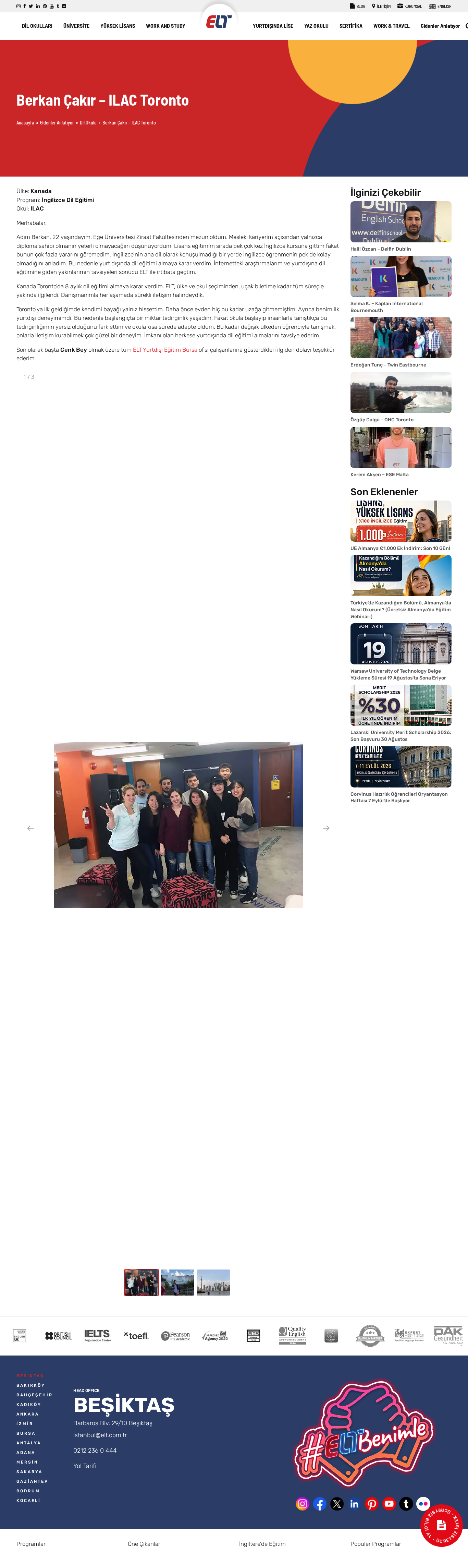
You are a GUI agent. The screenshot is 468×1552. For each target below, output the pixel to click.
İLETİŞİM (383, 6)
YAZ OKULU (316, 25)
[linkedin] (38, 6)
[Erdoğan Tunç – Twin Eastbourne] (401, 337)
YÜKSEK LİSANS (117, 25)
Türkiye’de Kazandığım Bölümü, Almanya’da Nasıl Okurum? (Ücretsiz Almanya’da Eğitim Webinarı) (400, 609)
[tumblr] (58, 6)
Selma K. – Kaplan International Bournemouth (386, 307)
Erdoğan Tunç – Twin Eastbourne (388, 365)
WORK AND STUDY (165, 25)
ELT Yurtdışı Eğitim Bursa (165, 349)
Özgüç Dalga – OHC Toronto (382, 420)
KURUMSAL (413, 6)
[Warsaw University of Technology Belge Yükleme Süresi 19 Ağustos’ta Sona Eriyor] (401, 643)
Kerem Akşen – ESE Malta (379, 475)
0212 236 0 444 (95, 1450)
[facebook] (24, 6)
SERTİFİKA (351, 25)
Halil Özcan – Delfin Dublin (380, 249)
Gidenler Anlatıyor (440, 25)
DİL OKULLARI (37, 25)
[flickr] (64, 6)
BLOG (360, 6)
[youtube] (52, 6)
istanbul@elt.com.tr (100, 1435)
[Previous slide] (30, 828)
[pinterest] (45, 6)
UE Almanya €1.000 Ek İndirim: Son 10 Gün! (400, 548)
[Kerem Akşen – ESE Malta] (401, 447)
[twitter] (31, 6)
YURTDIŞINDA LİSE (273, 25)
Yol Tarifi (84, 1466)
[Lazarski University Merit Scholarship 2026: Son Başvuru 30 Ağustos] (401, 705)
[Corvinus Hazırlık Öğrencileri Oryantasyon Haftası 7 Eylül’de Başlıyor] (401, 766)
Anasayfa (25, 122)
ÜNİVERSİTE (76, 25)
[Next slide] (326, 828)
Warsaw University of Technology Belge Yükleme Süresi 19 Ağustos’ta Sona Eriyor (398, 674)
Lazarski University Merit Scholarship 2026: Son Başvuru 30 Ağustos (400, 736)
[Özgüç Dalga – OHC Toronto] (401, 392)
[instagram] (18, 6)
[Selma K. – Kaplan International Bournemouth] (401, 276)
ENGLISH (444, 6)
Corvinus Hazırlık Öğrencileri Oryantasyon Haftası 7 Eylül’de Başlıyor (399, 797)
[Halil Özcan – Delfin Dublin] (401, 221)
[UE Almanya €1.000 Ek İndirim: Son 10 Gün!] (401, 521)
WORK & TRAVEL (391, 25)
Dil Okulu (88, 122)
